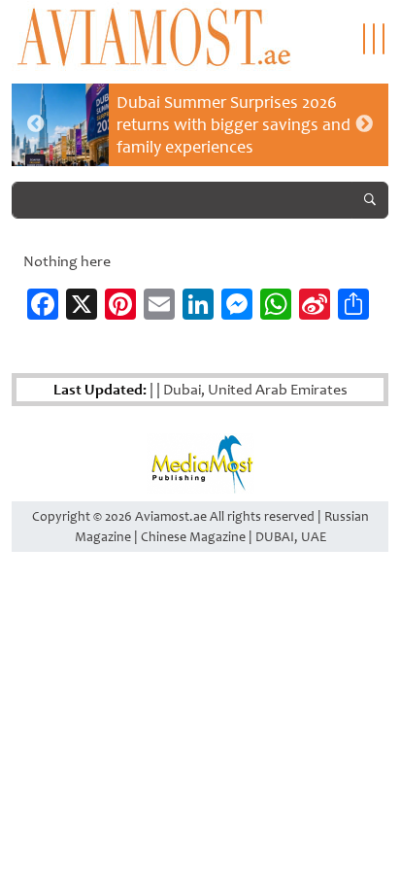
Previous (36, 124)
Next (364, 124)
